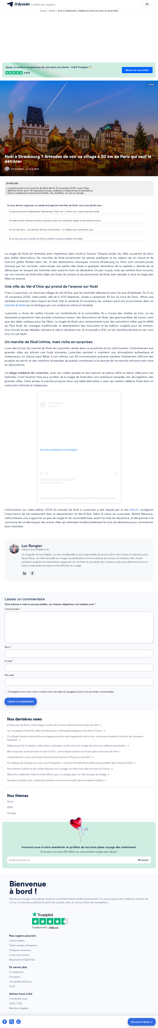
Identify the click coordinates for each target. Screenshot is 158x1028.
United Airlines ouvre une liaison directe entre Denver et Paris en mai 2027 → (50, 757)
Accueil (43, 11)
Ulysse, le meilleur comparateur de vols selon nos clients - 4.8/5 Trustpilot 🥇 (48, 67)
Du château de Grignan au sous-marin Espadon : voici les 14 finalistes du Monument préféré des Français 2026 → (71, 762)
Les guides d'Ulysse (20, 981)
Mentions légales (18, 1008)
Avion (10, 801)
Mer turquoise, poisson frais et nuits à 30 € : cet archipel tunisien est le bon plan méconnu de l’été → (64, 751)
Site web (9, 675)
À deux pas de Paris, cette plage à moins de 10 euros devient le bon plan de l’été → (54, 724)
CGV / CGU (15, 1003)
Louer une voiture (19, 954)
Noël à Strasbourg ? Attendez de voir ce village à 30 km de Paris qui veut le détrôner (78, 159)
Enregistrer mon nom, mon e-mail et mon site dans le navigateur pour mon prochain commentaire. (61, 691)
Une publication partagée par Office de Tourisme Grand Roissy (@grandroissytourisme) (82, 498)
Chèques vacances (20, 950)
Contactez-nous (18, 998)
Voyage (52, 11)
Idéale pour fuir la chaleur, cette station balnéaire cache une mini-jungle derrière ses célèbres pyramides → (68, 745)
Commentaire (13, 609)
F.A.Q (12, 986)
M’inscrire (143, 860)
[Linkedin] (24, 573)
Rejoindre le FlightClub (22, 959)
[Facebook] (32, 573)
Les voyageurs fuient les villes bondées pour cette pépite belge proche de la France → (56, 730)
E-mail (9, 661)
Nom (8, 647)
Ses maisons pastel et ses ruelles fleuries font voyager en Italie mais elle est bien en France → (60, 768)
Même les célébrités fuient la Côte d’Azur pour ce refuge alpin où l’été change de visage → (58, 774)
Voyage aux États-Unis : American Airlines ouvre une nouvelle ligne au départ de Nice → (56, 780)
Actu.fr (134, 509)
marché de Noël (15, 305)
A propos (14, 976)
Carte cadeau (17, 940)
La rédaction (16, 971)
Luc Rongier (31, 545)
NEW (10, 807)
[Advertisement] (79, 36)
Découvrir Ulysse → (142, 1021)
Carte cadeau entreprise (23, 945)
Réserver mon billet (137, 70)
